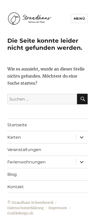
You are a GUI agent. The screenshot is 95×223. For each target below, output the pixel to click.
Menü (79, 18)
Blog (12, 174)
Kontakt (15, 186)
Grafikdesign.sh (20, 213)
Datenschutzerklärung (25, 208)
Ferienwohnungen (26, 162)
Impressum (58, 208)
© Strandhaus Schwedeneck (30, 203)
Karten (14, 137)
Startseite (17, 124)
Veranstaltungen (24, 149)
